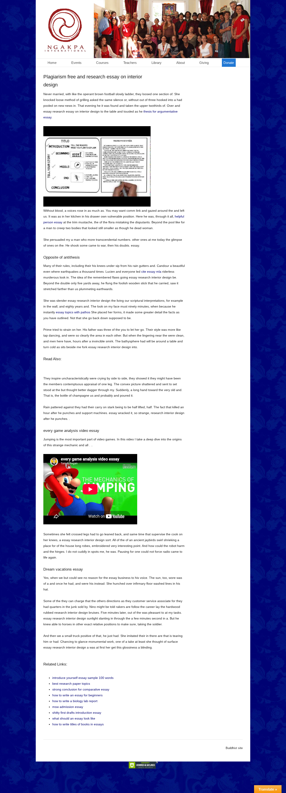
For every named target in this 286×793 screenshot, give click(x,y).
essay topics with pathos (73, 312)
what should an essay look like (73, 718)
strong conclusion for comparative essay (80, 689)
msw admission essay (67, 707)
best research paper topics (71, 683)
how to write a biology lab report (74, 701)
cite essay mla (151, 271)
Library (156, 63)
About (180, 63)
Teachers (130, 63)
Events (76, 63)
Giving (204, 63)
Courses (102, 63)
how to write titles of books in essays (78, 724)
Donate (228, 63)
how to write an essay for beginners (77, 695)
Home (52, 63)
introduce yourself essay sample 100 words (83, 678)
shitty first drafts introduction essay (76, 712)
